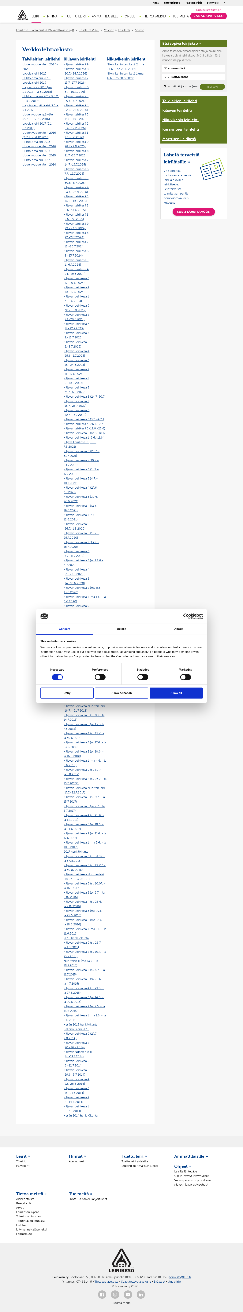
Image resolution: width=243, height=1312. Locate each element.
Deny (67, 692)
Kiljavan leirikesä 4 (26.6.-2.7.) (84, 424)
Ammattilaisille (105, 16)
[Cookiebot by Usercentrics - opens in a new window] (186, 616)
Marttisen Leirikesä (179, 139)
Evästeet (159, 1281)
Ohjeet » (182, 1166)
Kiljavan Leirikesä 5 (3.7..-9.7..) (84, 419)
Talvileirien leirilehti (41, 59)
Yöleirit (109, 30)
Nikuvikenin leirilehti (127, 59)
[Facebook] (102, 1294)
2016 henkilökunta (76, 938)
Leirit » (23, 1156)
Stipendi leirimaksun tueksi (140, 1166)
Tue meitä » (81, 1193)
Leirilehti (124, 30)
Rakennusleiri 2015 (76, 1029)
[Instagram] (115, 1294)
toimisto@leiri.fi (180, 1277)
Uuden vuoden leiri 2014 (39, 164)
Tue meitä (180, 16)
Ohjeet (131, 16)
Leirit (36, 16)
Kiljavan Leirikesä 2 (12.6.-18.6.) (85, 433)
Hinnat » (77, 1156)
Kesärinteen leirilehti (180, 129)
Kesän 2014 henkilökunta (81, 1115)
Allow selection (121, 692)
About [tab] (178, 628)
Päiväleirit (22, 1166)
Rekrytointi (23, 1203)
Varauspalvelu (208, 16)
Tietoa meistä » (31, 1193)
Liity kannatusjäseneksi (31, 1229)
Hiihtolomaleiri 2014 (36, 160)
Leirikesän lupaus (27, 1212)
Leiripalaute (24, 1234)
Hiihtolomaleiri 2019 (36, 78)
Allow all (176, 692)
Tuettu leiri (75, 16)
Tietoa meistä (154, 16)
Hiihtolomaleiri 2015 (36, 151)
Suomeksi (213, 2)
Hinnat (53, 16)
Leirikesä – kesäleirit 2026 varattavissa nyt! (45, 30)
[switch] (100, 677)
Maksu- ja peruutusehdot (191, 1184)
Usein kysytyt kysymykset (191, 1176)
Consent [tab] (64, 628)
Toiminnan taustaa (28, 1216)
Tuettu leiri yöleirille (135, 1161)
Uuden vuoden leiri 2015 (39, 155)
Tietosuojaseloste (106, 1281)
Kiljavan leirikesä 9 (76, 64)
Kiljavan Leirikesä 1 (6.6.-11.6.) (84, 437)
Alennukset (76, 1161)
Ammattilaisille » (191, 1156)
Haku (156, 2)
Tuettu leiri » (134, 1156)
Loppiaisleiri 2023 (34, 73)
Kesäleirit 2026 (89, 30)
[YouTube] (128, 1294)
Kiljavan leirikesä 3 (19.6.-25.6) (84, 428)
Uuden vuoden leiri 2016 (39, 146)
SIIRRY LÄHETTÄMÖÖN (193, 211)
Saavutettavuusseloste (136, 1281)
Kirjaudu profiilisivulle (208, 10)
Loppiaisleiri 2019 (34, 82)
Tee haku (212, 86)
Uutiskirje (174, 1281)
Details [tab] (121, 628)
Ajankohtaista (25, 1199)
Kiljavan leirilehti (80, 59)
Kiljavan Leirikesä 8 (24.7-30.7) (84, 396)
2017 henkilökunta (76, 851)
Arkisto (139, 30)
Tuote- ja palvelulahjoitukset (88, 1199)
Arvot (20, 1207)
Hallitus (21, 1225)
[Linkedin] (141, 1294)
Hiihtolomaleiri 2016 (36, 142)
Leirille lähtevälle (185, 1171)
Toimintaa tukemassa (30, 1221)
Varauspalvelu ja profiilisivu (192, 1180)
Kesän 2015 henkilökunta (80, 1024)
